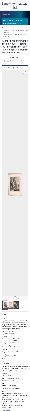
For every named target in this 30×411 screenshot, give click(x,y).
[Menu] (15, 7)
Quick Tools (14, 57)
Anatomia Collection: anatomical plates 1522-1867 (15, 35)
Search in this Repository (12, 23)
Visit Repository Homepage (12, 20)
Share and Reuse (7, 62)
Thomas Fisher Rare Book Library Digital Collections (15, 31)
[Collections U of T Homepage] (2, 28)
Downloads (21, 61)
